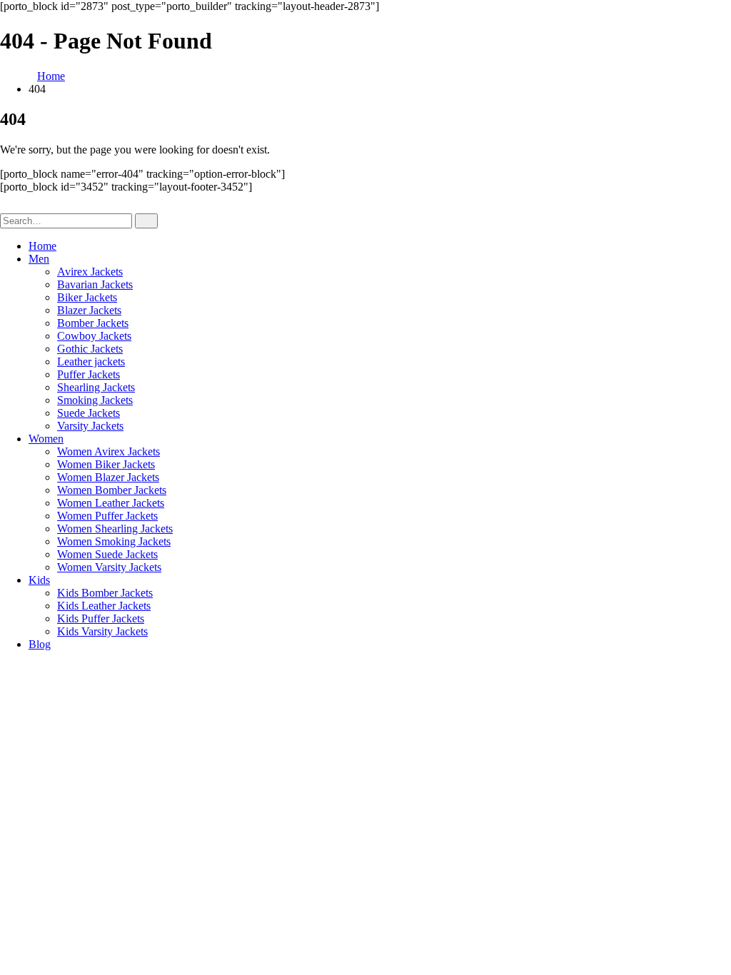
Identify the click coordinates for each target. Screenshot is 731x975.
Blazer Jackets (89, 310)
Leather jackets (91, 361)
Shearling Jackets (96, 387)
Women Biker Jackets (106, 464)
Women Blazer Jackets (108, 477)
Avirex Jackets (90, 272)
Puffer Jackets (88, 374)
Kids (39, 580)
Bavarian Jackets (95, 284)
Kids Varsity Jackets (102, 631)
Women (46, 439)
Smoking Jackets (95, 400)
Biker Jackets (87, 297)
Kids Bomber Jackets (105, 593)
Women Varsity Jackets (109, 567)
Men (39, 259)
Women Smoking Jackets (114, 541)
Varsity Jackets (90, 426)
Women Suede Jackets (107, 554)
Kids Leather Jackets (104, 606)
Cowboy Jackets (94, 336)
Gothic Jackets (90, 349)
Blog (40, 644)
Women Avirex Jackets (108, 451)
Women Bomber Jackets (111, 490)
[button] (8, 207)
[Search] (146, 220)
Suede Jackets (88, 413)
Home (42, 246)
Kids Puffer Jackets (100, 618)
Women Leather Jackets (110, 503)
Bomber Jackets (92, 323)
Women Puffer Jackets (107, 516)
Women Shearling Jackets (115, 528)
